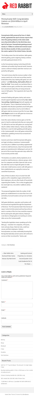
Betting (3, 339)
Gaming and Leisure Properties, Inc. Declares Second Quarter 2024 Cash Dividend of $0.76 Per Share (25, 258)
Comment (4, 280)
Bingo (2, 343)
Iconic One (8, 394)
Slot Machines (11, 245)
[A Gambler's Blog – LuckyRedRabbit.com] (17, 9)
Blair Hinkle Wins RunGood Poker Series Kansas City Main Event (9, 255)
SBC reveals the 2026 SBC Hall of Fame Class (13, 378)
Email (3, 310)
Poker (2, 349)
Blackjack (3, 346)
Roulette (3, 352)
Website (3, 318)
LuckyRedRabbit (8, 27)
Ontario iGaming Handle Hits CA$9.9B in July (13, 375)
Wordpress (26, 394)
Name (3, 302)
